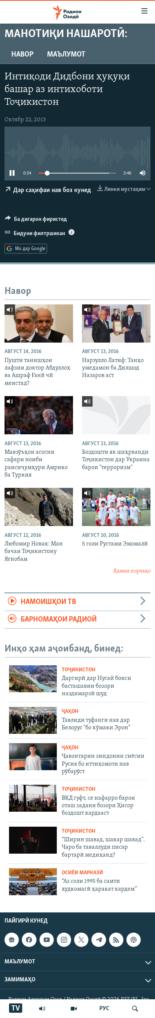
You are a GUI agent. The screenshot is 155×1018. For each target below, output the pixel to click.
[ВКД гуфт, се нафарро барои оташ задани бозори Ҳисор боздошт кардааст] (33, 798)
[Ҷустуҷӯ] (135, 1008)
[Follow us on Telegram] (98, 940)
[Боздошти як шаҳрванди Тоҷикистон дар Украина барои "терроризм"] (116, 415)
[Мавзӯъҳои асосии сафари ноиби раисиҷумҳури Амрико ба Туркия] (39, 415)
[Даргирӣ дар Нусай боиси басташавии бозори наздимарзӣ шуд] (33, 678)
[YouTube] (73, 1008)
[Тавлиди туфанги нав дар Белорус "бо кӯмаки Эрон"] (33, 720)
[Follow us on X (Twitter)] (81, 940)
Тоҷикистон (78, 670)
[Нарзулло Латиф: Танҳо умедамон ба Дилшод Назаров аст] (116, 323)
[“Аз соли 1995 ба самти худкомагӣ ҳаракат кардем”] (33, 881)
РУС (104, 1009)
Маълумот (66, 54)
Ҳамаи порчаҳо (131, 571)
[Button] (36, 221)
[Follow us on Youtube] (47, 940)
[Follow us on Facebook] (29, 940)
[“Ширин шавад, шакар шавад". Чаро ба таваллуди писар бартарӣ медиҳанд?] (33, 840)
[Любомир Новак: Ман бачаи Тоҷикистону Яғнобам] (39, 507)
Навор (22, 54)
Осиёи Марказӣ (82, 873)
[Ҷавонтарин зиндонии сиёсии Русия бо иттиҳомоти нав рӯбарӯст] (33, 756)
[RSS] (116, 940)
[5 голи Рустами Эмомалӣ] (116, 507)
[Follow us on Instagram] (64, 940)
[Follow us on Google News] (12, 940)
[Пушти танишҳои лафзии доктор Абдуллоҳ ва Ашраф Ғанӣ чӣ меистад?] (39, 323)
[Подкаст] (133, 940)
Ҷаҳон (70, 711)
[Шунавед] (42, 1008)
